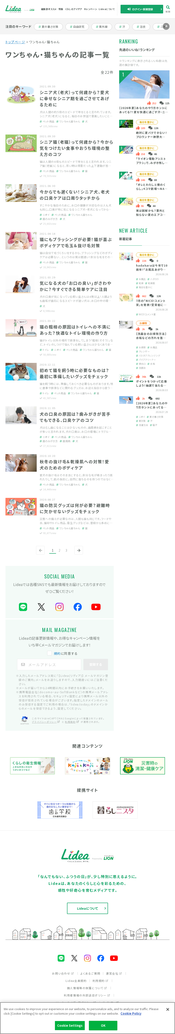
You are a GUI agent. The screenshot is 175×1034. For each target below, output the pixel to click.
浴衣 (144, 27)
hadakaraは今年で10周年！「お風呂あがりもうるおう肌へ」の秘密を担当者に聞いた (151, 271)
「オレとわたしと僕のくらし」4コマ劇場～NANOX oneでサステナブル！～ (151, 191)
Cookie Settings (70, 1025)
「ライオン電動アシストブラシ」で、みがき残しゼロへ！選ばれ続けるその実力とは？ (152, 165)
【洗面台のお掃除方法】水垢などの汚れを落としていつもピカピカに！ (151, 338)
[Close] (168, 1009)
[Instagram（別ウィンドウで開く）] (59, 607)
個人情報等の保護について (85, 988)
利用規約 (70, 721)
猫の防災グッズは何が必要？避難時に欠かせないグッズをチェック (75, 508)
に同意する (66, 653)
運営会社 (112, 973)
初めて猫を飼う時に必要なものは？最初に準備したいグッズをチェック (74, 373)
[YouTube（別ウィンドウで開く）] (95, 607)
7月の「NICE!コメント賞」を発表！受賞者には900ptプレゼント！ (151, 305)
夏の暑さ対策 (49, 27)
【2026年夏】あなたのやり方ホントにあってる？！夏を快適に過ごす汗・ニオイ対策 (143, 112)
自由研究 (80, 27)
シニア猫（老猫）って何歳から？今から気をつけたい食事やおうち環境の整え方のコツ (76, 148)
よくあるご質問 (90, 973)
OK (103, 1025)
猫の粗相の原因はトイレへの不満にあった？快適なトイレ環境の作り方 (75, 330)
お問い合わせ (61, 973)
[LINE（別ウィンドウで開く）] (23, 607)
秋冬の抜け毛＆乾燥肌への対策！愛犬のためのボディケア (74, 464)
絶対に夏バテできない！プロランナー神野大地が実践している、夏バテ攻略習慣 (151, 139)
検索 (168, 11)
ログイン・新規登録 (142, 9)
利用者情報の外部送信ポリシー (85, 995)
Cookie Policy (131, 1013)
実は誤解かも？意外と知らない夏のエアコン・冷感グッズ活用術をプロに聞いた (151, 217)
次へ (78, 554)
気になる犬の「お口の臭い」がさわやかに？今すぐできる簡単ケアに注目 (75, 286)
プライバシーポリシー (44, 721)
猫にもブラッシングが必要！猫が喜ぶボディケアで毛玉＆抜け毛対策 (76, 242)
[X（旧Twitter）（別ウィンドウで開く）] (41, 607)
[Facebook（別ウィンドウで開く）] (77, 607)
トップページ (15, 42)
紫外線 (105, 27)
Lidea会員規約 (76, 981)
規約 (57, 653)
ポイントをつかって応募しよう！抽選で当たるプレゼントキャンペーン (151, 385)
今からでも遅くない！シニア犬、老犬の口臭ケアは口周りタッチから (75, 195)
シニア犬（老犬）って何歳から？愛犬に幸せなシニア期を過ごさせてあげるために (74, 98)
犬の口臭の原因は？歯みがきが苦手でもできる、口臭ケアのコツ (75, 417)
